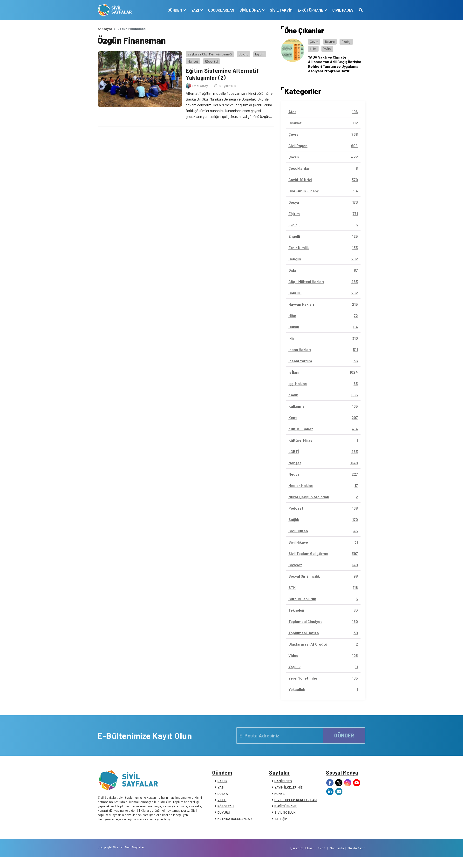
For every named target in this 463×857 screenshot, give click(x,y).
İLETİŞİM (280, 819)
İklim (313, 49)
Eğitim (259, 54)
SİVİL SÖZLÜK (284, 812)
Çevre (314, 42)
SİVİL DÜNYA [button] (250, 10)
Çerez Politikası (301, 848)
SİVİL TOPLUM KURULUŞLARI (295, 800)
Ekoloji (346, 42)
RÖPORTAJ (226, 806)
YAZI (221, 787)
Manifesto (337, 848)
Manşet (193, 61)
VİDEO (222, 800)
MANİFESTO (283, 781)
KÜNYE (279, 793)
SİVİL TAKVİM (281, 10)
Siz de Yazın (356, 848)
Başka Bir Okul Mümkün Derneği (210, 54)
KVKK (322, 848)
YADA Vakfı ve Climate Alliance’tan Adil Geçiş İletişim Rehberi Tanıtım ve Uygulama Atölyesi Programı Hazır (334, 64)
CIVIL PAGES (343, 10)
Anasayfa (105, 29)
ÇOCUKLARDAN (221, 10)
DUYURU (224, 812)
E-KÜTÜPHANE (285, 806)
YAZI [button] (195, 10)
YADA (327, 49)
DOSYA (223, 793)
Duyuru (243, 54)
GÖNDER (344, 735)
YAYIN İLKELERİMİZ (288, 787)
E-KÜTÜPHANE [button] (311, 10)
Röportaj (211, 61)
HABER (222, 781)
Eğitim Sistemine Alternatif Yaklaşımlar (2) (222, 74)
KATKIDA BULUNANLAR (235, 819)
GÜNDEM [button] (175, 10)
